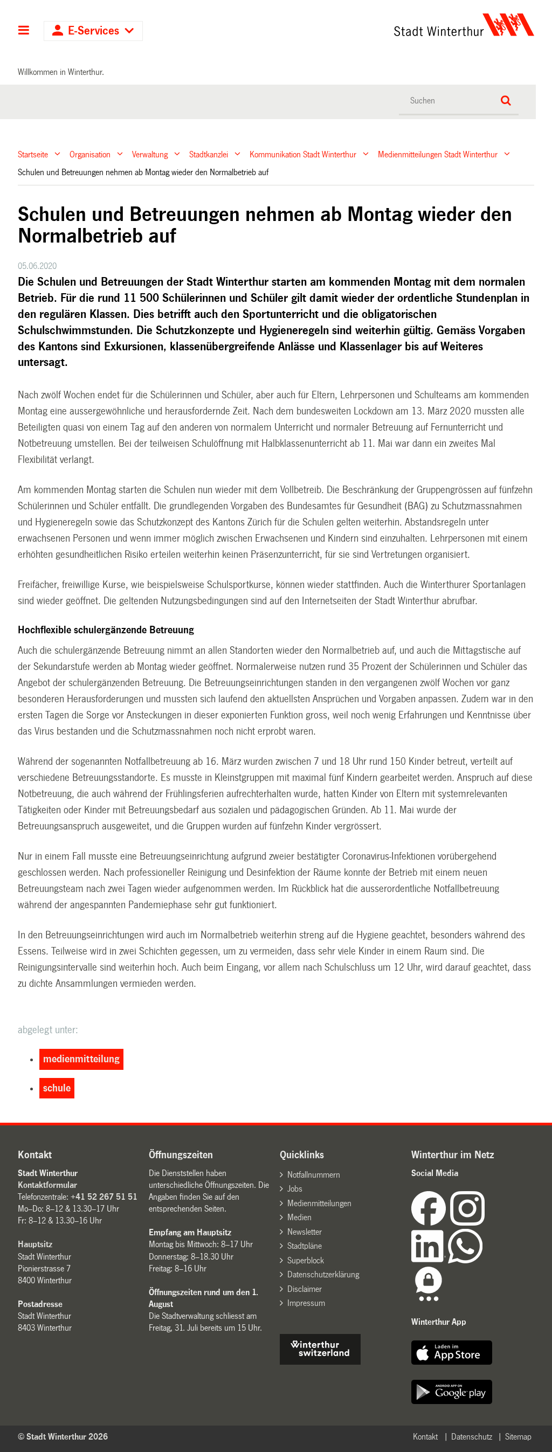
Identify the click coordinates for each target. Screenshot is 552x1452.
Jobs (294, 1188)
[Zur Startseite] (397, 24)
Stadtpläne (304, 1245)
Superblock (305, 1260)
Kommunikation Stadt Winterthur (303, 153)
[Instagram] (467, 1222)
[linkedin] (429, 1260)
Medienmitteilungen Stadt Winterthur (438, 153)
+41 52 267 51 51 (104, 1196)
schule (57, 1088)
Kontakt (425, 1436)
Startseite (33, 153)
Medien (299, 1217)
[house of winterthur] (320, 1361)
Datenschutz (471, 1436)
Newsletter (304, 1231)
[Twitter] (486, 1222)
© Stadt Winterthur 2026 (63, 1436)
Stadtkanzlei (208, 153)
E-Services (93, 31)
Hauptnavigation (24, 31)
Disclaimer (304, 1289)
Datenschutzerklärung (323, 1274)
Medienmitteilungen (319, 1203)
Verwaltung (150, 153)
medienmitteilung (81, 1059)
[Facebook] (430, 1222)
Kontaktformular (47, 1185)
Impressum (306, 1303)
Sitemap (518, 1436)
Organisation (90, 153)
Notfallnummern (313, 1174)
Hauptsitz (35, 1244)
